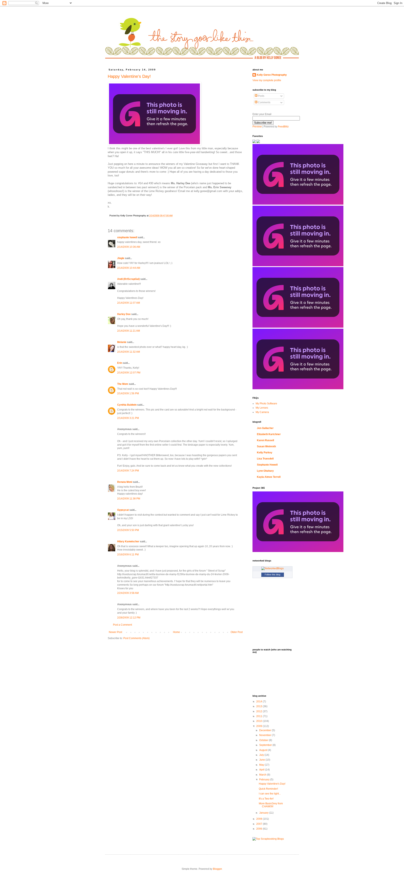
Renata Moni (124, 482)
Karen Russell (265, 440)
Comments (263, 102)
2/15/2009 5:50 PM (128, 530)
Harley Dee (124, 314)
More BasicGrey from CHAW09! (271, 805)
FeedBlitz (283, 126)
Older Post (237, 632)
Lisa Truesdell (265, 458)
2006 (259, 828)
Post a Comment (122, 624)
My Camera (262, 412)
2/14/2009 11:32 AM (128, 351)
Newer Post (115, 632)
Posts (260, 95)
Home (176, 632)
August (263, 750)
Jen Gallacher (265, 428)
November (265, 735)
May (262, 764)
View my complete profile (266, 80)
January (264, 812)
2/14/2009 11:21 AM (128, 330)
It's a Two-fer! (266, 798)
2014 (259, 701)
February (264, 779)
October (264, 740)
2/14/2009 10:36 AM (128, 246)
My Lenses (262, 407)
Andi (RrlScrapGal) (128, 279)
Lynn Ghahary (265, 470)
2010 (259, 721)
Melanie (121, 342)
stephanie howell (127, 237)
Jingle (120, 258)
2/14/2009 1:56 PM (128, 393)
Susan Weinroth (266, 446)
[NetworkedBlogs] (272, 568)
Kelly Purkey (264, 452)
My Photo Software (266, 403)
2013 (259, 706)
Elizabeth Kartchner (269, 434)
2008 (259, 818)
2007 (259, 823)
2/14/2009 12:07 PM (128, 372)
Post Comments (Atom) (136, 638)
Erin (119, 362)
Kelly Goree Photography (272, 74)
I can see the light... (270, 793)
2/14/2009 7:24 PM (128, 470)
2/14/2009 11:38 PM (128, 498)
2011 (259, 716)
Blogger (217, 868)
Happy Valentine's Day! (129, 76)
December (265, 730)
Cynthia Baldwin (127, 404)
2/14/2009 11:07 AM (128, 302)
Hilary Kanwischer (128, 541)
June (262, 759)
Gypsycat (123, 509)
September (265, 745)
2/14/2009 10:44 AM (128, 267)
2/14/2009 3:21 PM (128, 418)
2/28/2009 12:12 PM (128, 617)
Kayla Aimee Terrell (268, 476)
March (263, 774)
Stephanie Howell (267, 464)
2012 (259, 711)
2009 (259, 726)
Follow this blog (272, 574)
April (262, 769)
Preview (257, 126)
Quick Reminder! (268, 788)
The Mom (122, 384)
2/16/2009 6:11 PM (128, 554)
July (261, 754)
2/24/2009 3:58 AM (128, 593)
